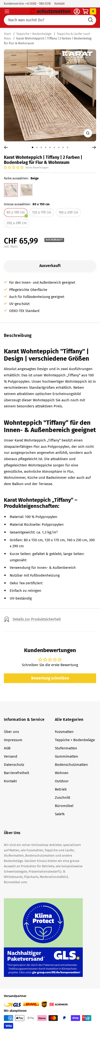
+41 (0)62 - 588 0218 (38, 3)
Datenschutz (14, 764)
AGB (7, 748)
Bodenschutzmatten (71, 764)
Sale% (60, 814)
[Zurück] (6, 147)
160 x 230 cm (68, 212)
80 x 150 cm (16, 212)
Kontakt (59, 3)
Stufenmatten (66, 748)
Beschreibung (18, 335)
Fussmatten (64, 732)
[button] (14, 167)
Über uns (11, 732)
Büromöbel (64, 806)
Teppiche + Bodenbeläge (33, 34)
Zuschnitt (62, 797)
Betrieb (61, 789)
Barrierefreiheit (16, 773)
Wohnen (61, 773)
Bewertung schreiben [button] (50, 678)
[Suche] (50, 20)
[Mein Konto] (77, 11)
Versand (10, 756)
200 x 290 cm (17, 223)
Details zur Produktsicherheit (37, 619)
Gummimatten (66, 756)
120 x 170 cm (41, 212)
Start (8, 34)
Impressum (13, 740)
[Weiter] (94, 147)
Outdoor (62, 781)
